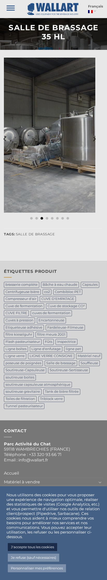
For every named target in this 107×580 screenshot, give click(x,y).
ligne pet (73, 349)
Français (95, 6)
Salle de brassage (61, 363)
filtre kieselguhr (18, 334)
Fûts (48, 342)
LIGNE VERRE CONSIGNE (51, 356)
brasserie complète (21, 285)
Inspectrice (66, 342)
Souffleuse (89, 363)
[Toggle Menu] (10, 9)
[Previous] (5, 139)
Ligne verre (15, 356)
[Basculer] (100, 482)
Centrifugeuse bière (22, 292)
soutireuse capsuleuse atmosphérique (37, 384)
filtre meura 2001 (51, 334)
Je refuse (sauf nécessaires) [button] (33, 557)
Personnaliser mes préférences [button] (37, 568)
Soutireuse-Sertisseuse (69, 370)
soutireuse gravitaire (22, 391)
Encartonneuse (51, 320)
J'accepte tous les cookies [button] (32, 547)
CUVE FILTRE (16, 313)
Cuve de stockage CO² (66, 306)
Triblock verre (51, 399)
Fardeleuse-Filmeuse (65, 327)
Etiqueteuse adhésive (23, 327)
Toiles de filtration (20, 399)
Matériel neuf (89, 356)
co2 (47, 292)
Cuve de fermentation (24, 306)
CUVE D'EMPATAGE (57, 299)
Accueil (11, 473)
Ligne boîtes (15, 349)
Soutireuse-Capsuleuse (25, 370)
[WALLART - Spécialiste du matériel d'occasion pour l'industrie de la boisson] (52, 9)
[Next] (94, 139)
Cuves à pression (19, 320)
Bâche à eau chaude (60, 285)
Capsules (90, 285)
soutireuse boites (19, 377)
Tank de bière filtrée (62, 391)
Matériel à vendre (22, 482)
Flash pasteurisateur (22, 342)
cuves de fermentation (51, 313)
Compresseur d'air (20, 299)
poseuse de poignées (23, 363)
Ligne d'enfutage (46, 349)
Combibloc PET (68, 292)
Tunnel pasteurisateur (24, 406)
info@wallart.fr (33, 460)
